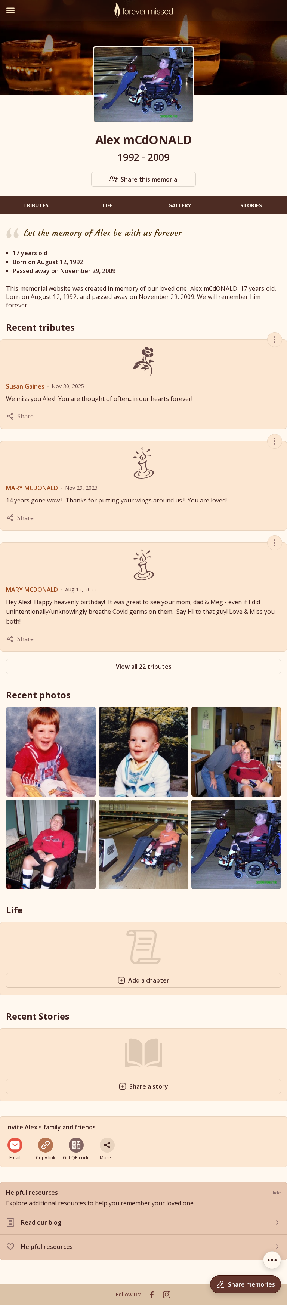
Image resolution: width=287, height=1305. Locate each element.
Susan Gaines (25, 386)
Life (108, 205)
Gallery (179, 205)
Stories (251, 205)
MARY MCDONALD (32, 488)
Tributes (36, 205)
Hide (276, 1193)
